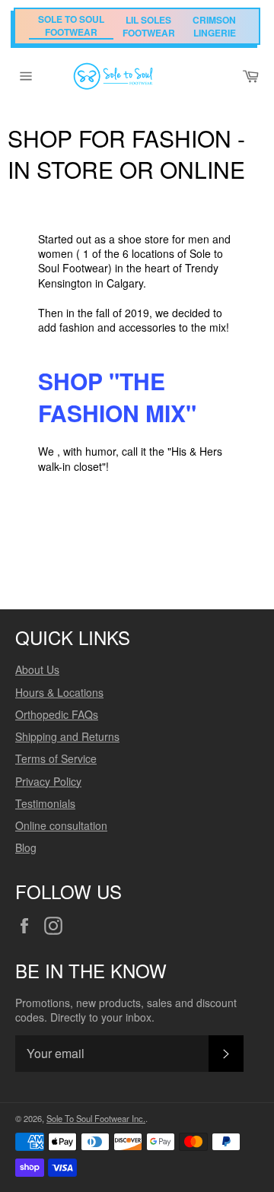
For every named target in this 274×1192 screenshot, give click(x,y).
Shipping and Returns (67, 736)
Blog (26, 847)
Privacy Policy (48, 781)
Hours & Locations (59, 692)
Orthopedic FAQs (56, 714)
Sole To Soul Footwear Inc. (95, 1118)
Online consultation (61, 825)
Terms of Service (56, 758)
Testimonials (45, 803)
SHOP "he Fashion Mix (112, 396)
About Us (37, 669)
